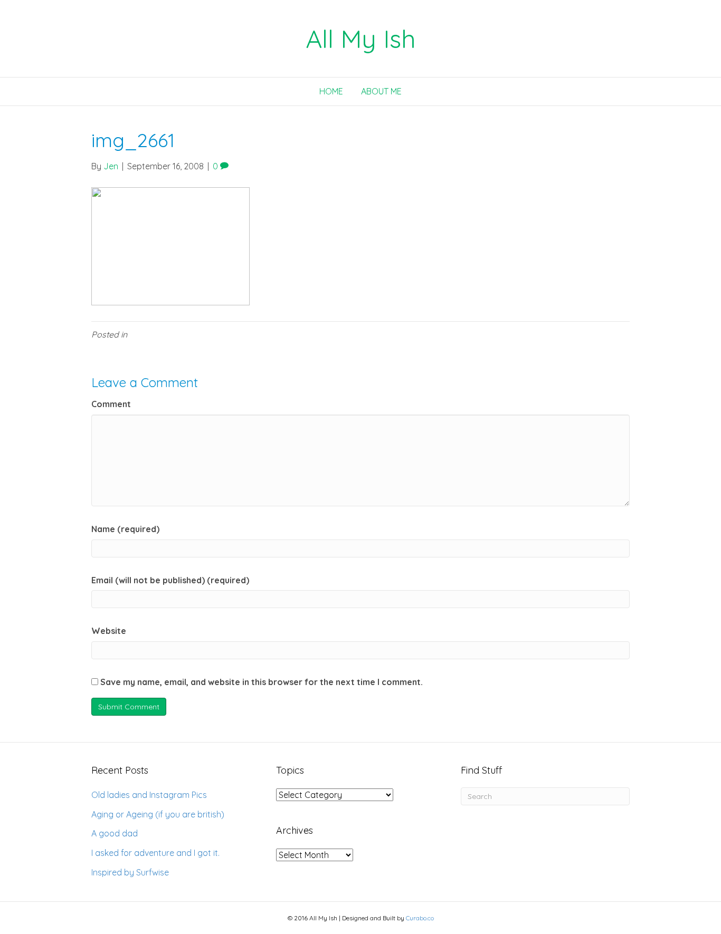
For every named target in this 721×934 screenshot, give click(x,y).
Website (108, 630)
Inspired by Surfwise (130, 872)
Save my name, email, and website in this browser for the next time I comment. (261, 682)
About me (381, 91)
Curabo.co (420, 918)
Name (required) (125, 529)
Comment (111, 404)
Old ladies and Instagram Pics (149, 794)
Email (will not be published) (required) (170, 580)
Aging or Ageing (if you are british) (157, 814)
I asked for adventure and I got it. (155, 853)
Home (331, 91)
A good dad (114, 833)
